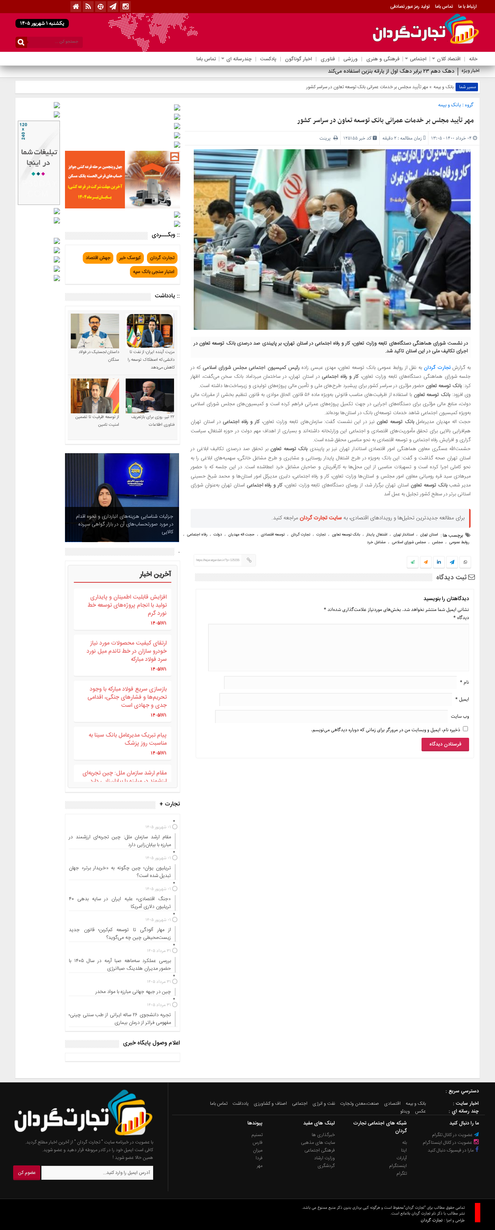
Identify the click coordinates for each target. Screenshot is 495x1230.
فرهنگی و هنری (382, 59)
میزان (258, 1150)
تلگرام (401, 1173)
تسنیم (257, 1135)
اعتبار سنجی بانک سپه (153, 272)
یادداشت (240, 1103)
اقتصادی (392, 1103)
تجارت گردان (437, 367)
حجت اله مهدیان (241, 535)
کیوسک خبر (130, 258)
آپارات (401, 1158)
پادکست (268, 59)
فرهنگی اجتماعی (319, 1150)
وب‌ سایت (460, 716)
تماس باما (444, 6)
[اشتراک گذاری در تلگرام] (452, 563)
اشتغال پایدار (376, 535)
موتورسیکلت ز (439, 71)
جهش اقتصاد (98, 258)
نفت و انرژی (323, 1103)
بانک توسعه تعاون (346, 535)
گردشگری (326, 1166)
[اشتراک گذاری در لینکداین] (439, 563)
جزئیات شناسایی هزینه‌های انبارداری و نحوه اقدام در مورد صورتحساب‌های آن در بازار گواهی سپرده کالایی (124, 524)
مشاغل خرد (376, 542)
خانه (473, 59)
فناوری (328, 59)
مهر (260, 1166)
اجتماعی (418, 59)
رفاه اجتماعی (197, 535)
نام (464, 682)
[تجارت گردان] (77, 1134)
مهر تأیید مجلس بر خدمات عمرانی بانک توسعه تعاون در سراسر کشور (385, 120)
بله (404, 1142)
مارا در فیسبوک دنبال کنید (451, 1150)
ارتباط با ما (467, 6)
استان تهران (429, 535)
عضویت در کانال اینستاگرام (448, 1142)
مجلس (437, 542)
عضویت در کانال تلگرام (453, 1135)
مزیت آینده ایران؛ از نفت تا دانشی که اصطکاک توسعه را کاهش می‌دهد (151, 360)
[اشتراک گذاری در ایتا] (426, 563)
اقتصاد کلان (449, 59)
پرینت (326, 138)
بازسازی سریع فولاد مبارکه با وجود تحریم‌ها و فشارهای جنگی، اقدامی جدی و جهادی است (127, 697)
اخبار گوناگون (298, 59)
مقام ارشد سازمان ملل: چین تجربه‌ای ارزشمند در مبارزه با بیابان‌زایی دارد (124, 777)
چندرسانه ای (239, 59)
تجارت (321, 535)
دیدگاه (461, 618)
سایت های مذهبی (318, 1142)
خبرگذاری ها (323, 1135)
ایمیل (462, 699)
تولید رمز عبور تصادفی (410, 6)
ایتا (404, 1150)
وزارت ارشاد (324, 1158)
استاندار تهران (403, 535)
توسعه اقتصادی (273, 535)
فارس (258, 1142)
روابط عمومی (459, 542)
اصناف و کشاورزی (270, 1103)
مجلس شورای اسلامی (409, 542)
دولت (217, 535)
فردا (259, 1158)
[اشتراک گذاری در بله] (413, 563)
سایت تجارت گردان (321, 518)
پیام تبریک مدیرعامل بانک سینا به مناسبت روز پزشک (128, 739)
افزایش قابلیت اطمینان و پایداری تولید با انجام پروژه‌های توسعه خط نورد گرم (127, 605)
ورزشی (350, 59)
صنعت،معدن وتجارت (359, 1103)
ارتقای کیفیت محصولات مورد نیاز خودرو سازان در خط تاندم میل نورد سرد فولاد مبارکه (127, 651)
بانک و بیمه (444, 87)
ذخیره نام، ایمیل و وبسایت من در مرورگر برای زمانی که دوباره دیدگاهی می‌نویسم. (385, 730)
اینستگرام (398, 1166)
